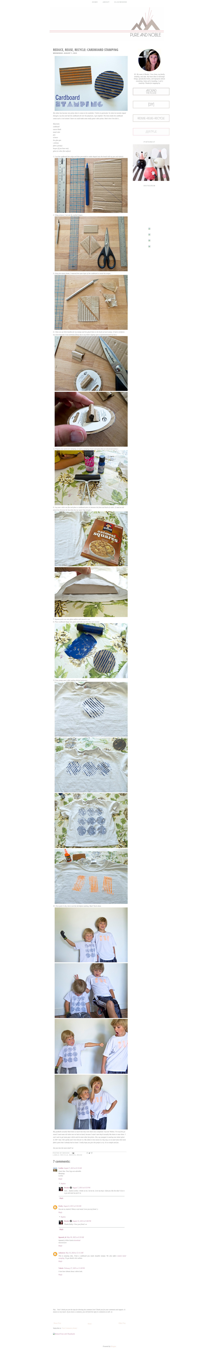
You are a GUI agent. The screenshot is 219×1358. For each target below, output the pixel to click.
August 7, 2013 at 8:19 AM (73, 1168)
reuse (79, 1155)
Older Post (122, 1323)
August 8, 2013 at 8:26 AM (72, 1206)
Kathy (61, 1206)
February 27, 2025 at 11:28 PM (74, 1268)
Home (95, 2)
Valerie (61, 1268)
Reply (60, 1179)
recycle (64, 1155)
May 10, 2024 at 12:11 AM (74, 1253)
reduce (72, 1155)
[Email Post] (73, 1153)
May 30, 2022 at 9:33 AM (75, 1237)
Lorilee (61, 1168)
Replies (63, 1183)
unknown (62, 1253)
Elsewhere (121, 2)
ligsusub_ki (62, 1237)
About (106, 2)
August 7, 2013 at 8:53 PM (81, 1188)
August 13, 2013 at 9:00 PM (82, 1221)
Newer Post (57, 1323)
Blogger (113, 1346)
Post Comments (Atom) (69, 1328)
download (77, 1240)
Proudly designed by (147, 1355)
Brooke (66, 1188)
